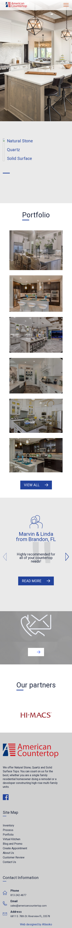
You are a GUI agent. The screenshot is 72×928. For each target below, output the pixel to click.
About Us (8, 853)
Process (8, 830)
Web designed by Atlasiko (36, 924)
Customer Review (13, 857)
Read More (31, 581)
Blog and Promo (12, 843)
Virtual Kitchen (11, 839)
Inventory (8, 825)
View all (31, 485)
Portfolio (8, 834)
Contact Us (9, 862)
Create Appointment (15, 848)
